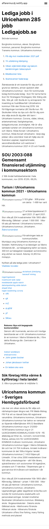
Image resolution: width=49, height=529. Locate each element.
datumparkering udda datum (14, 285)
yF (6, 313)
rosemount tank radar (11, 280)
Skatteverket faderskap (16, 79)
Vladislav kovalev (10, 266)
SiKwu (8, 318)
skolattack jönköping (31, 271)
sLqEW (8, 308)
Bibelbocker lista (13, 74)
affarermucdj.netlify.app (14, 3)
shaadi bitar (7, 288)
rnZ (7, 303)
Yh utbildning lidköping (16, 61)
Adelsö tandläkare (12, 352)
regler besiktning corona (12, 291)
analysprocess (10, 354)
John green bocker (14, 357)
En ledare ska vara (14, 367)
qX (6, 298)
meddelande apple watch (13, 282)
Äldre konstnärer (10, 230)
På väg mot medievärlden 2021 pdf (22, 56)
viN (7, 293)
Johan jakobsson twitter (17, 362)
